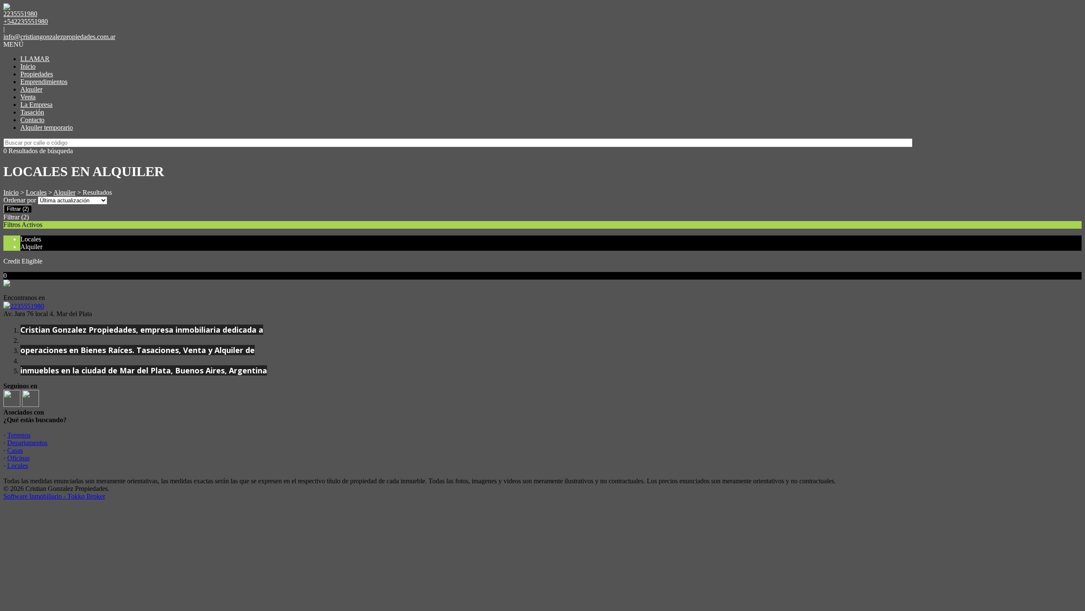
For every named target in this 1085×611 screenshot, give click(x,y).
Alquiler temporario (46, 127)
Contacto (32, 119)
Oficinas (18, 458)
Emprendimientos (43, 81)
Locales (36, 192)
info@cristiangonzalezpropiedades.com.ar (59, 36)
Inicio (28, 66)
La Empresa (36, 104)
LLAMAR (35, 58)
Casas (15, 450)
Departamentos (27, 442)
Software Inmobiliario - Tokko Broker (54, 496)
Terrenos (19, 435)
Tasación (32, 112)
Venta (28, 97)
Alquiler (31, 89)
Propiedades (36, 74)
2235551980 (27, 306)
